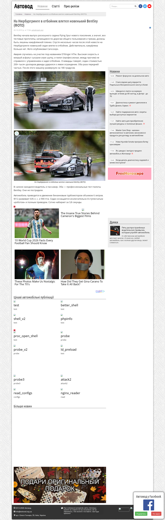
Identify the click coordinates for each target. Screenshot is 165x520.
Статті (56, 6)
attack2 (66, 379)
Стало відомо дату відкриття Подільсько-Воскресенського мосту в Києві (129, 83)
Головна (18, 14)
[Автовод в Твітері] (145, 6)
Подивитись (141, 513)
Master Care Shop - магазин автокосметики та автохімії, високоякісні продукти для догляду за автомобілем (128, 133)
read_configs (23, 393)
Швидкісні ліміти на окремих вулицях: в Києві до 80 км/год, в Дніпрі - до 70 (129, 93)
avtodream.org (37, 30)
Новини (42, 6)
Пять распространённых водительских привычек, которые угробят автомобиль (136, 230)
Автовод (23, 6)
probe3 (19, 379)
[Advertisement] (60, 437)
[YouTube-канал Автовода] (149, 6)
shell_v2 (19, 318)
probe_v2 (20, 349)
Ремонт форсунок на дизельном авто (132, 76)
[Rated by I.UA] (124, 509)
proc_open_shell (26, 335)
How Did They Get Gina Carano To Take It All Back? (82, 283)
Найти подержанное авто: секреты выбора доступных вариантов (128, 113)
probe (65, 335)
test (16, 305)
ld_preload (68, 349)
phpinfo (66, 318)
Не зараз (156, 513)
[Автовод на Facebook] (140, 6)
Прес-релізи (71, 6)
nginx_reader (70, 393)
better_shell (69, 305)
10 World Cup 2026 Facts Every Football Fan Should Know (34, 241)
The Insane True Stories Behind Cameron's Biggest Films (80, 214)
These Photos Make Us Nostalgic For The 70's (35, 283)
